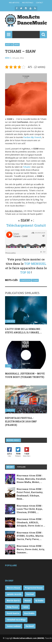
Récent (10, 467)
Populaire (21, 467)
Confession (25, 280)
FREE (9, 366)
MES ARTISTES (14, 3)
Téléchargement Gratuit (26, 225)
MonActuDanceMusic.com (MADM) (28, 638)
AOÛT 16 (9, 44)
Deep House (12, 607)
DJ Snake (39, 600)
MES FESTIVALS (27, 3)
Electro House (13, 588)
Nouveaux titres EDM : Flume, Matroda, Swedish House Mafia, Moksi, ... (31, 478)
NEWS (16, 44)
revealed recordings (16, 620)
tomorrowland (14, 626)
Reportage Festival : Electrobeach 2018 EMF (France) (21, 421)
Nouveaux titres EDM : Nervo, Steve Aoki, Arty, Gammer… (31, 549)
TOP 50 (25, 272)
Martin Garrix (13, 600)
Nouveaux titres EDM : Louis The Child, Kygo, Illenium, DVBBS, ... (30, 509)
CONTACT (39, 3)
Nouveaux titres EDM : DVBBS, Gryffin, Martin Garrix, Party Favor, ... (30, 536)
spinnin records (14, 594)
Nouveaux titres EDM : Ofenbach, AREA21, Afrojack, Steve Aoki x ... (31, 522)
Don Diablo (29, 613)
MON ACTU (10, 321)
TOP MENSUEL (35, 264)
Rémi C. (8, 58)
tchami (35, 280)
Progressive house (33, 588)
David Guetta (13, 613)
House (27, 600)
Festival (30, 594)
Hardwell (30, 626)
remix (25, 607)
